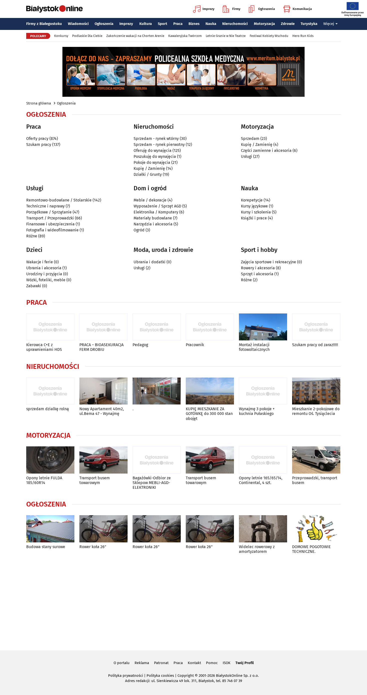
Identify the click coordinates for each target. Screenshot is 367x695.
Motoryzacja (264, 23)
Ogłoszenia (266, 9)
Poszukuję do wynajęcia (155, 156)
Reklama (142, 663)
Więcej (328, 23)
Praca (178, 23)
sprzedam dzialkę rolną (47, 408)
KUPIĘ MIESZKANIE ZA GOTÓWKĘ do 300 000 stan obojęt (209, 413)
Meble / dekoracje (150, 200)
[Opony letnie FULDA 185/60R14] (50, 460)
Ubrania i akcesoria (43, 268)
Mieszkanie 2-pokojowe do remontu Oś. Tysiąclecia (316, 411)
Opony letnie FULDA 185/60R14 (44, 480)
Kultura (145, 23)
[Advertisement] (183, 601)
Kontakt (194, 663)
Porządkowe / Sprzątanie (49, 212)
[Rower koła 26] (103, 528)
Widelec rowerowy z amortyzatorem (257, 549)
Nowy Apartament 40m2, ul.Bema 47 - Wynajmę (101, 411)
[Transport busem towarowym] (103, 460)
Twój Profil (244, 663)
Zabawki (33, 286)
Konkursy (61, 35)
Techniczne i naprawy (45, 206)
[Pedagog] (157, 327)
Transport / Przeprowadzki (50, 218)
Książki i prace (254, 218)
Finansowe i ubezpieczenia (50, 224)
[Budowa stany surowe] (50, 528)
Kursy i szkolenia (256, 212)
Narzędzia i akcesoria (153, 224)
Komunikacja (302, 9)
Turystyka (309, 23)
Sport (162, 23)
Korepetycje (252, 200)
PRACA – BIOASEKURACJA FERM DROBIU (101, 347)
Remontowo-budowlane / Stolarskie (59, 200)
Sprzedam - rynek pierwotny (159, 144)
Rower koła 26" (92, 546)
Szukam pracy (38, 144)
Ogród (139, 230)
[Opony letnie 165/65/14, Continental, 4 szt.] (263, 460)
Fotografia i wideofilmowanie (52, 230)
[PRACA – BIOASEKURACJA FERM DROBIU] (103, 327)
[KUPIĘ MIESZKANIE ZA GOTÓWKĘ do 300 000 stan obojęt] (210, 391)
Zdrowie (288, 23)
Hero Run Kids (303, 35)
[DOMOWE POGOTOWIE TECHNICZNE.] (316, 528)
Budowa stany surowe (45, 546)
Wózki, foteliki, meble (45, 280)
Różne (31, 236)
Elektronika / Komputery (156, 212)
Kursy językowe (254, 206)
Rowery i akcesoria (258, 268)
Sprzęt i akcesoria (257, 274)
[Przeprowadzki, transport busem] (316, 460)
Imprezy (208, 9)
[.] (157, 391)
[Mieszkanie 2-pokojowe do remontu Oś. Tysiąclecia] (316, 391)
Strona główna (38, 103)
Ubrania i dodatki (150, 262)
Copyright (186, 675)
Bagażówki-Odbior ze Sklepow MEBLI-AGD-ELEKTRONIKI (152, 483)
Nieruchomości (235, 23)
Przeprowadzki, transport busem (314, 480)
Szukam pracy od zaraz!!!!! (315, 344)
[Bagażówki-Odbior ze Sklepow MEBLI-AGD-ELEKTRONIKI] (157, 460)
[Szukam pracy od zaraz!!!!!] (316, 327)
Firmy (236, 9)
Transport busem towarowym (94, 480)
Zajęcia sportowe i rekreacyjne (268, 262)
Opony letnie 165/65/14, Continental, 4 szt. (260, 480)
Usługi (246, 156)
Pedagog (140, 344)
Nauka (210, 23)
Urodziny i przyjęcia (44, 274)
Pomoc (212, 663)
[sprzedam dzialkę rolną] (50, 391)
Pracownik (195, 344)
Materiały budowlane (153, 218)
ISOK (226, 663)
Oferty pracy (37, 138)
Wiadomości (78, 23)
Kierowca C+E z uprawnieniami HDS (44, 347)
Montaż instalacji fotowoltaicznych (254, 347)
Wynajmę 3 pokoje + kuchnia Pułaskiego (257, 411)
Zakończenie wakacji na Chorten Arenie (135, 35)
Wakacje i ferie (39, 262)
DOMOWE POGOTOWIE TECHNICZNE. (311, 549)
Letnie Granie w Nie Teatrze (226, 35)
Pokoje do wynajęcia (152, 162)
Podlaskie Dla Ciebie (87, 35)
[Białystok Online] (54, 9)
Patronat (161, 663)
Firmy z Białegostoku (44, 23)
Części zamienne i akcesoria (266, 150)
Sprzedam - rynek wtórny (156, 138)
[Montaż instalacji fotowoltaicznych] (263, 327)
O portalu (122, 663)
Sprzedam (250, 138)
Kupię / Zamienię (149, 168)
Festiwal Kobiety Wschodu (269, 35)
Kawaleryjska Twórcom (185, 35)
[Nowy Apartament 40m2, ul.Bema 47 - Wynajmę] (103, 391)
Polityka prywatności (125, 675)
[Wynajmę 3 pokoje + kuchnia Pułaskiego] (263, 391)
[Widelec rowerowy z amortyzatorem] (263, 528)
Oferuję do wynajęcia (153, 150)
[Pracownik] (210, 327)
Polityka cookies (160, 675)
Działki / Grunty (148, 174)
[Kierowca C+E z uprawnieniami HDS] (50, 327)
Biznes (193, 23)
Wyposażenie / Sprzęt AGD (157, 206)
